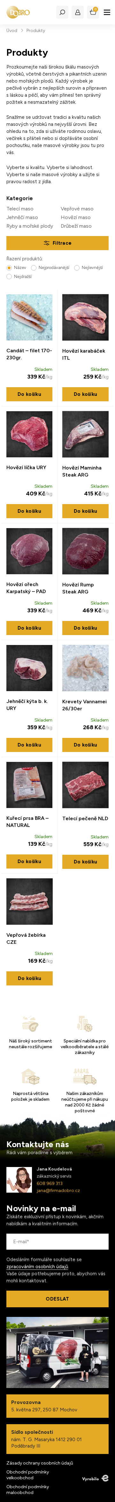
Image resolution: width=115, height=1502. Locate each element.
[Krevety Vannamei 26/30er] (85, 668)
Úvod (11, 30)
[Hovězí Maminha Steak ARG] (85, 434)
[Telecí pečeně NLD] (85, 785)
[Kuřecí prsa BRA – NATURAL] (29, 785)
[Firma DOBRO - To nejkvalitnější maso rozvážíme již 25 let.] (18, 12)
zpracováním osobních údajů (37, 1266)
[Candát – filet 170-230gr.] (29, 317)
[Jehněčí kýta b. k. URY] (29, 668)
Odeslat (57, 1299)
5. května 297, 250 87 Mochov (44, 1406)
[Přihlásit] (78, 12)
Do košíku (29, 394)
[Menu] (107, 12)
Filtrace (62, 243)
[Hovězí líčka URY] (29, 434)
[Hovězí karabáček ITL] (85, 317)
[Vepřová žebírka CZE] (29, 901)
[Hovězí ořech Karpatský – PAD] (29, 551)
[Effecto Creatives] (95, 1478)
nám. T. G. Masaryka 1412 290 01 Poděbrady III (46, 1439)
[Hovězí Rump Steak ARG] (85, 551)
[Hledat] (62, 12)
